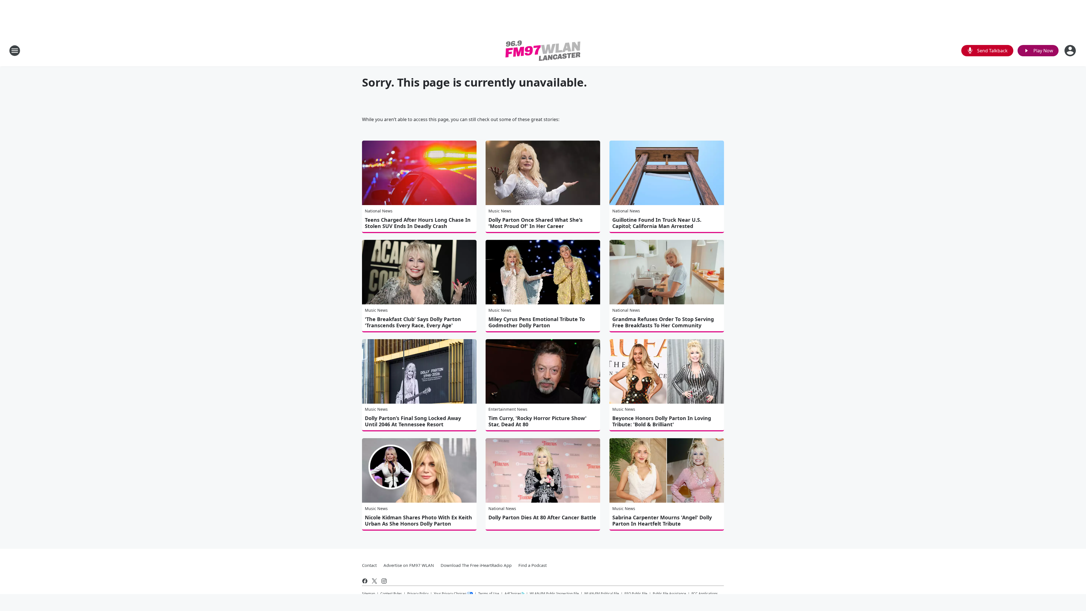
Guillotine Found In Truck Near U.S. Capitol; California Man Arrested (656, 223)
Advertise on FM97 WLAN (408, 565)
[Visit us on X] (374, 581)
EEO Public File (635, 593)
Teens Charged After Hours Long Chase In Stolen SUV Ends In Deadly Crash (418, 223)
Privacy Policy (417, 593)
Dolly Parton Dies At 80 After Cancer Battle (542, 517)
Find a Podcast (532, 565)
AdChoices (513, 593)
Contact (369, 565)
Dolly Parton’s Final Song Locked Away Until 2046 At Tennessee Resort (413, 421)
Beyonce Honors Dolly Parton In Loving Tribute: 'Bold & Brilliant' (661, 421)
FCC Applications (704, 593)
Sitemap (368, 593)
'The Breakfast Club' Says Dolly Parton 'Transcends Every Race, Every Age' (413, 322)
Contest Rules (391, 593)
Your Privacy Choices (450, 593)
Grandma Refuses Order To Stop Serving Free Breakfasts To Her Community (663, 322)
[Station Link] (543, 50)
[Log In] (1071, 50)
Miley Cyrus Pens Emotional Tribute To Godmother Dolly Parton (536, 322)
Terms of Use (488, 593)
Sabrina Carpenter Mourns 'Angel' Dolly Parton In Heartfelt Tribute (662, 520)
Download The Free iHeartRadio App (476, 565)
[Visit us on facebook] (364, 581)
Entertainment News (507, 409)
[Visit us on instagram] (384, 581)
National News (379, 211)
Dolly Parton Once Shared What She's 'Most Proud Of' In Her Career (535, 223)
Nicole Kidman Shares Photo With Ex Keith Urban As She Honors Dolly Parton (418, 520)
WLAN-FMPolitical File (601, 593)
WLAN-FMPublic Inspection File (554, 593)
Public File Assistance (669, 593)
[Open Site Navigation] (14, 50)
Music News (499, 211)
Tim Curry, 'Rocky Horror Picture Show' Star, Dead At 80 (537, 421)
